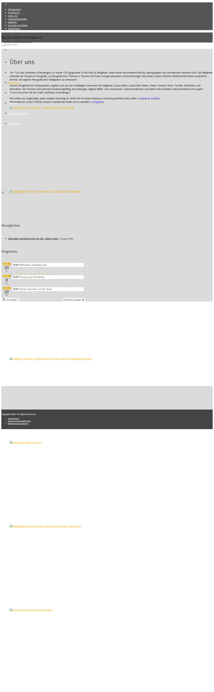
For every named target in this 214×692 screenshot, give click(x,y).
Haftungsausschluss (18, 423)
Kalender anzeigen (73, 299)
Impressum (13, 418)
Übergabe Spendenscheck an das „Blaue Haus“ (33, 238)
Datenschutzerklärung (19, 421)
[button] (11, 299)
